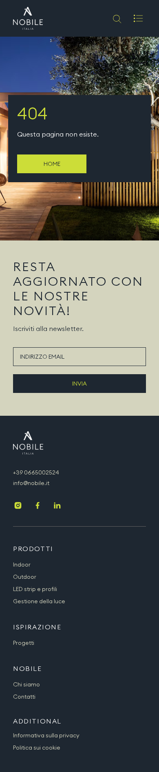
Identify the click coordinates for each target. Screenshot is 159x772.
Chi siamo (26, 684)
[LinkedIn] (57, 506)
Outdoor (24, 576)
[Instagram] (18, 506)
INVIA (79, 383)
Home (52, 164)
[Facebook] (37, 506)
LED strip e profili (35, 589)
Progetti (23, 642)
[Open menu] (138, 18)
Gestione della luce (39, 601)
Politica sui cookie (36, 747)
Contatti (24, 696)
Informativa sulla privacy (46, 735)
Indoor (22, 564)
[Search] (116, 18)
